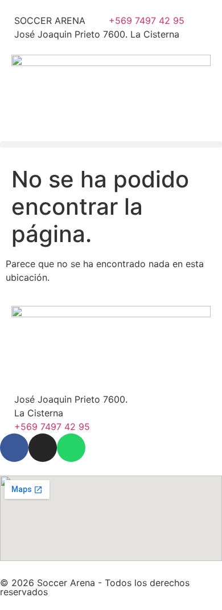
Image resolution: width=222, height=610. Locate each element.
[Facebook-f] (14, 447)
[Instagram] (42, 447)
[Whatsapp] (71, 447)
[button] (111, 144)
